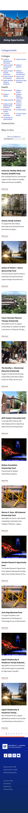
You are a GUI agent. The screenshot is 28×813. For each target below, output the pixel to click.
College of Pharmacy (19, 100)
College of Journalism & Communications (20, 72)
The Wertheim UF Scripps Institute (8, 118)
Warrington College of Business (21, 81)
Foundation (7, 783)
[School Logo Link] (13, 746)
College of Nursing (8, 100)
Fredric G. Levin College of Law (20, 77)
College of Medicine (6, 95)
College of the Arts (21, 59)
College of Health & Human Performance (8, 72)
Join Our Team (8, 781)
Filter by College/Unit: (14, 136)
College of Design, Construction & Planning (8, 66)
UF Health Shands (21, 109)
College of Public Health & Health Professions (7, 105)
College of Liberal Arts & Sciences (8, 77)
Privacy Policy (8, 789)
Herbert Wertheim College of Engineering (8, 82)
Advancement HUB (9, 767)
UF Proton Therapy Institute (21, 114)
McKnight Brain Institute (7, 110)
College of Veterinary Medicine (19, 105)
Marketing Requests (10, 772)
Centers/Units (7, 123)
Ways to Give (7, 130)
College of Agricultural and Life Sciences (7, 61)
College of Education (19, 65)
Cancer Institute (7, 90)
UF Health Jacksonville (6, 114)
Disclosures (7, 786)
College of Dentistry (19, 91)
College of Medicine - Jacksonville (19, 96)
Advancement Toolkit (10, 770)
